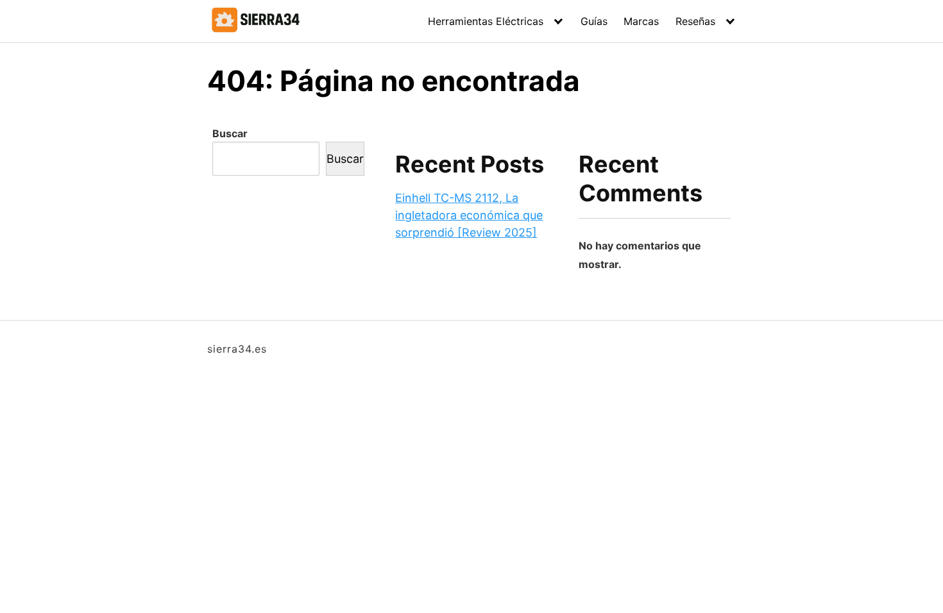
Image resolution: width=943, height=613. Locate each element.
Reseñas (695, 21)
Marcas (641, 21)
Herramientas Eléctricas (485, 21)
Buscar (230, 133)
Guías (594, 21)
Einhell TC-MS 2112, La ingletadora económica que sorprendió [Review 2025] (469, 215)
